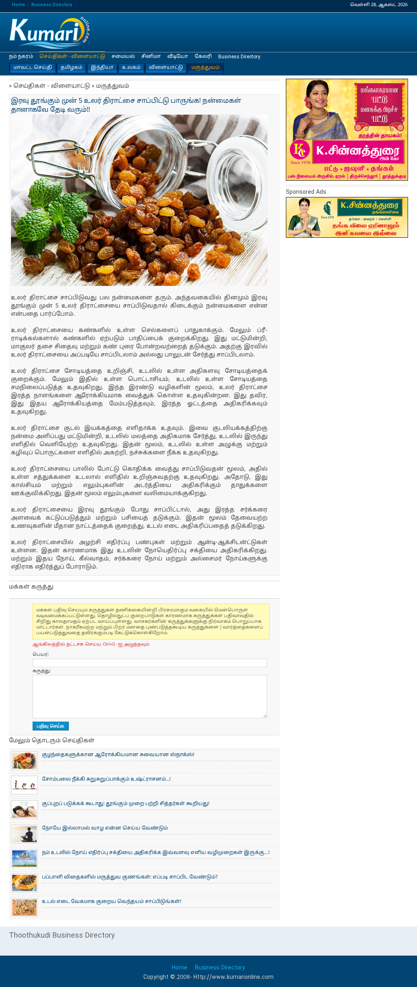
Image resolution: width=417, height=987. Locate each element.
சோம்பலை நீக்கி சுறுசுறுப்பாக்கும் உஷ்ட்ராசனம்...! (106, 779)
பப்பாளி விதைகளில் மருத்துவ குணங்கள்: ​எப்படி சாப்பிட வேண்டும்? (129, 877)
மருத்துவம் (205, 68)
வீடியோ (177, 57)
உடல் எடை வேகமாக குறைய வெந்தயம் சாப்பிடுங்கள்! (111, 902)
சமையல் (123, 57)
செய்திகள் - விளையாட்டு (72, 57)
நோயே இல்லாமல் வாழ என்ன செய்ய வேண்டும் (105, 828)
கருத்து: (42, 671)
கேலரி (203, 57)
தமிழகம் (71, 68)
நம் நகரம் (21, 57)
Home (18, 5)
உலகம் (131, 68)
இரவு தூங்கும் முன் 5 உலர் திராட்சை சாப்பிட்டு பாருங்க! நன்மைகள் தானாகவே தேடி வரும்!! (49, 32)
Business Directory (51, 5)
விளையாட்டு (166, 68)
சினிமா (151, 57)
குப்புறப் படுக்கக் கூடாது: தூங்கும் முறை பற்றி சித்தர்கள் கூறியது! (125, 804)
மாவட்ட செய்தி (32, 68)
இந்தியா (102, 68)
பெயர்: (41, 654)
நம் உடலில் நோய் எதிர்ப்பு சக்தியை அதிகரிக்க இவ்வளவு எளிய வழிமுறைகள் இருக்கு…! (156, 853)
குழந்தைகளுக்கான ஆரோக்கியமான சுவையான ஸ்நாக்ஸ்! (118, 755)
